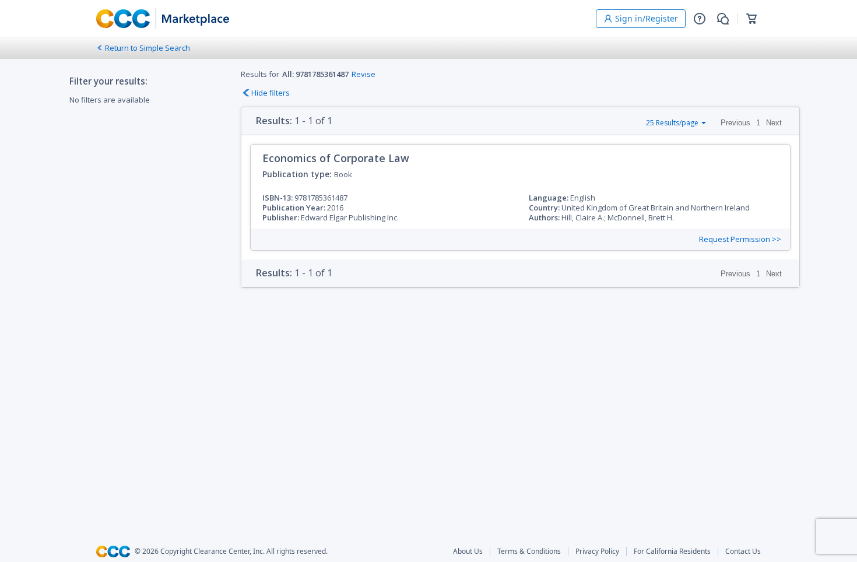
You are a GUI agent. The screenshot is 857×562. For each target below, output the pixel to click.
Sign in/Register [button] (646, 18)
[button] (699, 18)
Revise (363, 74)
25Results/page (672, 123)
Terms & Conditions (529, 551)
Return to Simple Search (147, 48)
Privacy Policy (597, 551)
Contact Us (743, 551)
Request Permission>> (740, 239)
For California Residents (672, 551)
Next (774, 122)
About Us (468, 551)
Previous (735, 122)
